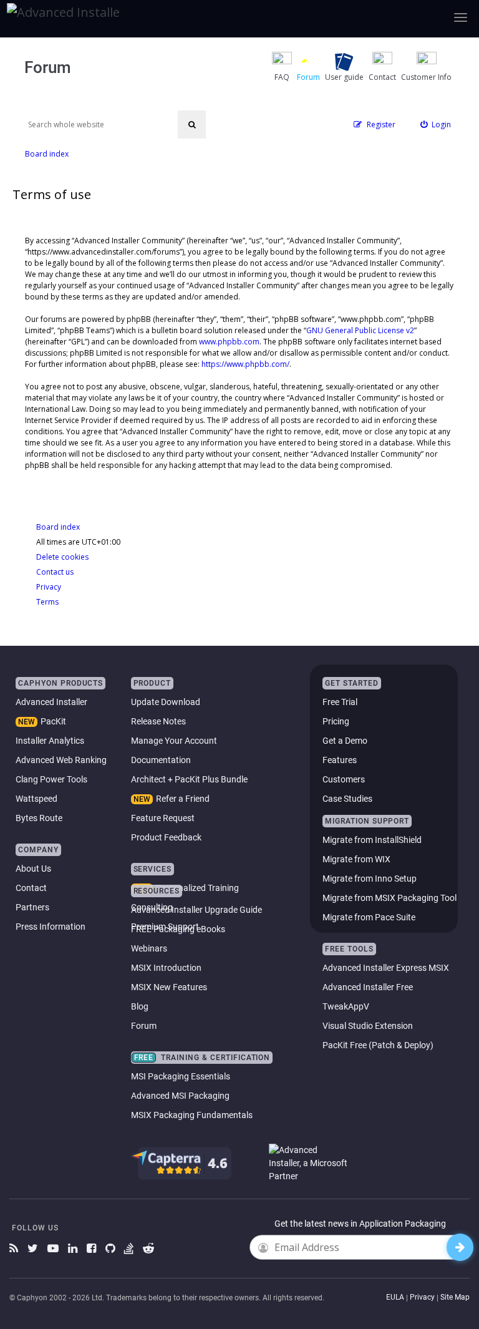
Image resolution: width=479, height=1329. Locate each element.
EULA (395, 1297)
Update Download (165, 702)
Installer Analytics (50, 741)
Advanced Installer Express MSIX (385, 968)
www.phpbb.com (229, 341)
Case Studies (347, 799)
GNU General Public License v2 (360, 330)
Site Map (455, 1297)
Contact (31, 888)
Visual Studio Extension (367, 1026)
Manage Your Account (174, 741)
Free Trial (339, 702)
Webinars (149, 948)
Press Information (50, 927)
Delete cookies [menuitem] (62, 557)
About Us (33, 869)
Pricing (335, 721)
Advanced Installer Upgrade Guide (196, 910)
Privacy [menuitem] (48, 587)
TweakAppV (345, 1006)
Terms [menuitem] (47, 601)
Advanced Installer (51, 702)
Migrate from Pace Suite (368, 917)
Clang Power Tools (51, 779)
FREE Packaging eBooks (178, 929)
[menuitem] (436, 124)
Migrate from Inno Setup (369, 879)
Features (339, 760)
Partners (32, 907)
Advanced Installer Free (367, 987)
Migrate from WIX (356, 859)
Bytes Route (39, 818)
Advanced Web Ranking (61, 760)
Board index (58, 527)
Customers (343, 779)
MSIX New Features (169, 987)
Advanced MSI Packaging (180, 1096)
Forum (144, 1026)
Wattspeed (36, 799)
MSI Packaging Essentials (180, 1076)
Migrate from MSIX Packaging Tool (389, 898)
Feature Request (163, 818)
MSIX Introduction (166, 968)
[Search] (192, 124)
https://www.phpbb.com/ (245, 364)
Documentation (161, 760)
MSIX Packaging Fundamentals (192, 1115)
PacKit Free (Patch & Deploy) (377, 1045)
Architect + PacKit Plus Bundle (189, 779)
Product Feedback (166, 837)
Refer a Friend (183, 799)
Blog (139, 1006)
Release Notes (158, 721)
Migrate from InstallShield (372, 840)
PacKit (53, 721)
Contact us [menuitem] (55, 572)
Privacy (422, 1297)
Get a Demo (344, 741)
